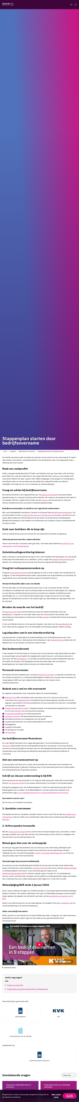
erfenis (44, 868)
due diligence (22, 659)
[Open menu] (75, 4)
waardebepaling (64, 624)
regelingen (65, 903)
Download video (10, 967)
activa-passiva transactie (17, 832)
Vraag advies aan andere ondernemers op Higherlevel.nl (27, 989)
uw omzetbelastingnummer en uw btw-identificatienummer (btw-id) (43, 793)
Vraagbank (13, 451)
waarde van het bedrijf (49, 495)
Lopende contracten (12, 716)
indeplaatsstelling (23, 700)
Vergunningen (10, 732)
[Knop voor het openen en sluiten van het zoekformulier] (71, 5)
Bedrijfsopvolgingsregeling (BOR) (14, 873)
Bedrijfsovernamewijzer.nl (62, 512)
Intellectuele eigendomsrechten (17, 708)
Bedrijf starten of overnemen (27, 451)
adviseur (45, 500)
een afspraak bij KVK (16, 783)
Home (5, 451)
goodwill (45, 617)
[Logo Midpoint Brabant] (7, 5)
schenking (36, 868)
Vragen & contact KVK (15, 985)
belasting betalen (70, 868)
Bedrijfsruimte (10, 697)
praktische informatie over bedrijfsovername (38, 515)
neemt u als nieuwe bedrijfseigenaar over (50, 853)
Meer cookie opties (56, 1095)
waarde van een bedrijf (13, 612)
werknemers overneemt (45, 675)
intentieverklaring (57, 640)
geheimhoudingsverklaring (62, 559)
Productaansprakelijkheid (14, 714)
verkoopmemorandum (18, 573)
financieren (6, 746)
